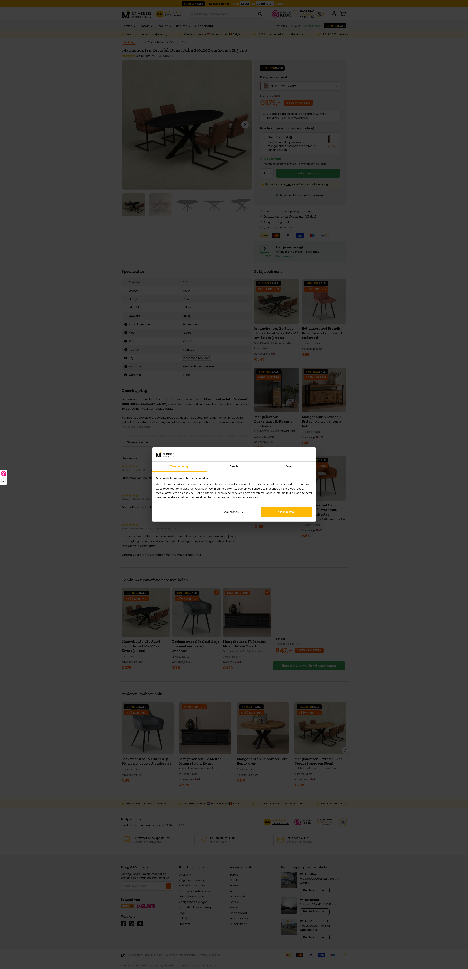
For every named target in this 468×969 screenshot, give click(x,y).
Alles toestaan (286, 511)
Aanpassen (231, 511)
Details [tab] (234, 466)
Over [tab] (289, 466)
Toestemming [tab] (179, 466)
